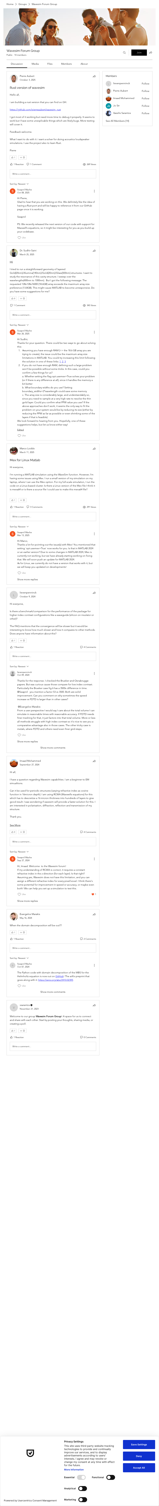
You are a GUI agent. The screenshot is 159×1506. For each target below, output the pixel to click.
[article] (53, 156)
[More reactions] (22, 157)
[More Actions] (94, 191)
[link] (17, 63)
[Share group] (150, 52)
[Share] (94, 76)
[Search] (124, 52)
